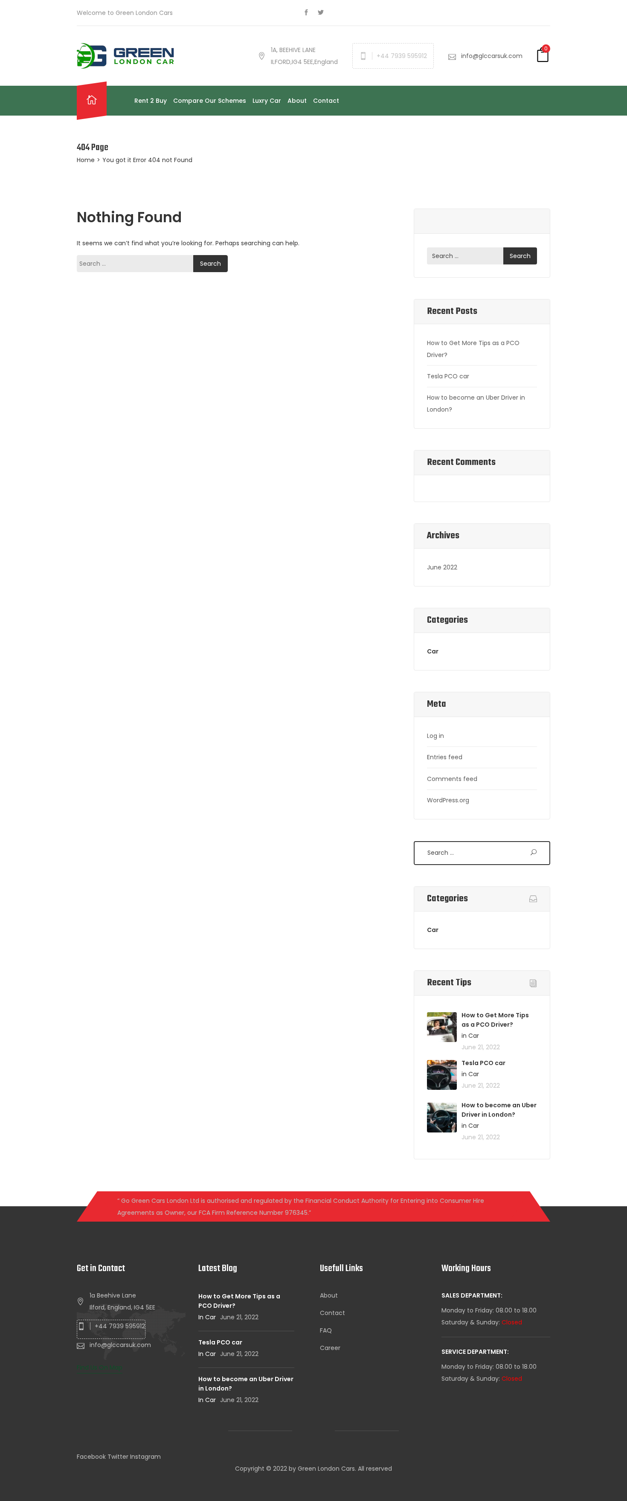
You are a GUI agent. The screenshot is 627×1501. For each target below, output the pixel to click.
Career (330, 1348)
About (297, 100)
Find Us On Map (99, 1367)
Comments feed (452, 779)
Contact (326, 100)
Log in (435, 736)
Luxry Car (267, 100)
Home (86, 160)
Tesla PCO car (448, 376)
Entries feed (444, 757)
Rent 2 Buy (150, 100)
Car (432, 651)
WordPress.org (448, 800)
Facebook (91, 1456)
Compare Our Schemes (209, 100)
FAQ (326, 1330)
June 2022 (442, 567)
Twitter (117, 1456)
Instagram (145, 1456)
